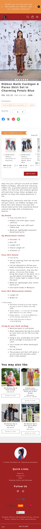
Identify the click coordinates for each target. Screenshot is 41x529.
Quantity (4, 111)
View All (34, 135)
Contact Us (20, 475)
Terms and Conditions (28, 519)
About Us (20, 473)
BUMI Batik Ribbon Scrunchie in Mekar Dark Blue (26, 158)
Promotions (6, 101)
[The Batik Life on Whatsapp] (23, 492)
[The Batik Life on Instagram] (17, 492)
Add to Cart (30, 173)
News (20, 478)
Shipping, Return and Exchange (20, 480)
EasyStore (34, 462)
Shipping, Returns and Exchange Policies (17, 517)
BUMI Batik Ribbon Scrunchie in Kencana (11, 157)
